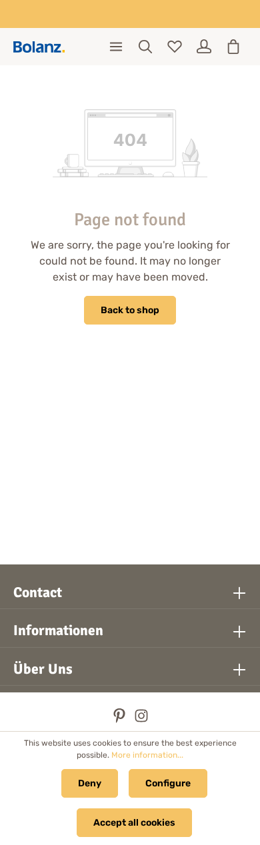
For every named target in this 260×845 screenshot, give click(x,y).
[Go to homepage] (39, 47)
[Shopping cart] (233, 46)
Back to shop (130, 310)
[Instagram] (141, 720)
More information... (147, 755)
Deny (89, 783)
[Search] (145, 46)
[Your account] (204, 46)
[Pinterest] (120, 720)
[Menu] (116, 46)
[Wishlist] (174, 46)
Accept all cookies (134, 822)
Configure (168, 783)
